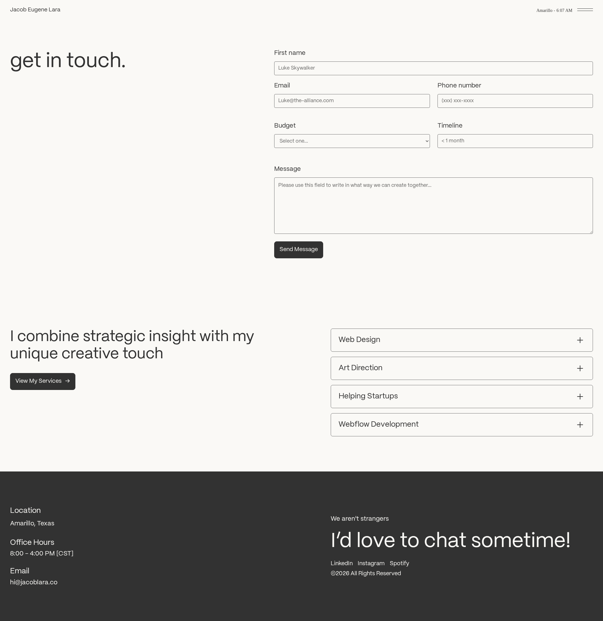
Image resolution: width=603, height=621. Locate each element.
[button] (585, 10)
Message (287, 169)
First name (290, 53)
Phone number (459, 86)
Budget (285, 126)
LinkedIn (342, 563)
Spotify (399, 563)
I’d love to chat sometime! (451, 541)
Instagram (371, 563)
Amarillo (544, 10)
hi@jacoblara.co (33, 583)
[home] (35, 10)
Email (282, 86)
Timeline (450, 126)
